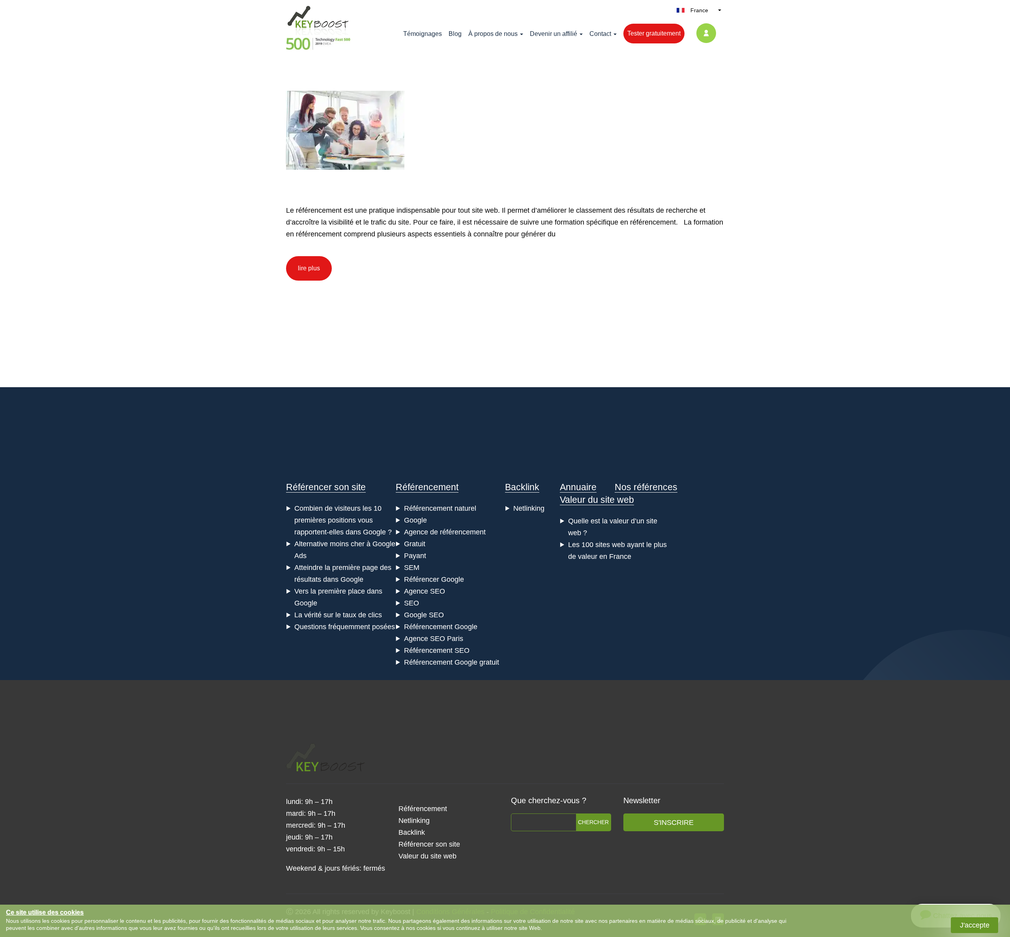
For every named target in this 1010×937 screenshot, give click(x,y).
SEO (411, 603)
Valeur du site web (597, 500)
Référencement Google (440, 627)
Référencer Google (434, 579)
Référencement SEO (436, 650)
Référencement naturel (440, 508)
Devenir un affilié (553, 33)
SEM (411, 568)
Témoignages (422, 33)
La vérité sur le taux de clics (338, 615)
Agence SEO (424, 591)
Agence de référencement (445, 532)
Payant (415, 556)
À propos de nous (493, 33)
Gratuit (414, 544)
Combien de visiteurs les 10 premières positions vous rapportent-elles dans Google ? (343, 520)
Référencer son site (326, 487)
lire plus (309, 268)
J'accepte (974, 925)
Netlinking (528, 508)
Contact (600, 33)
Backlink (522, 487)
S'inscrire (674, 822)
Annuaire (578, 487)
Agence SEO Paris (433, 639)
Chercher (593, 822)
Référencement (427, 487)
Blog (455, 33)
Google (415, 520)
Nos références (646, 487)
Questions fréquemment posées (344, 627)
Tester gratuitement (654, 33)
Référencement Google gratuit (451, 662)
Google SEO (424, 615)
